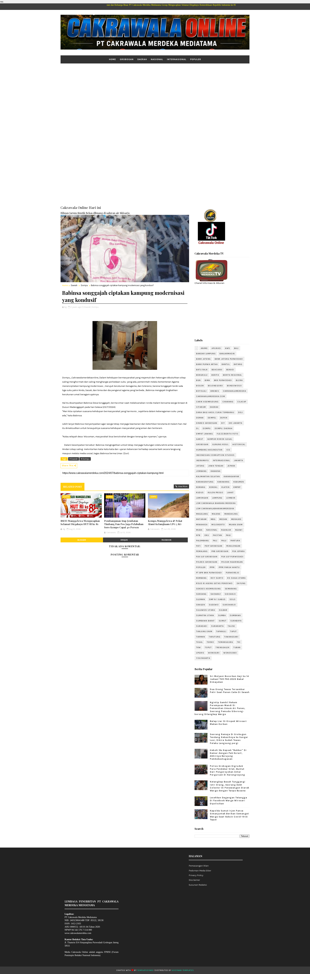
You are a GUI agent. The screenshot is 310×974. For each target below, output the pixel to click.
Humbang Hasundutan (209, 450)
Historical (238, 444)
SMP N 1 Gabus (217, 599)
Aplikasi (216, 348)
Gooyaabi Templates (183, 970)
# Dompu (85, 459)
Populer (195, 59)
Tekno (210, 642)
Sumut (223, 621)
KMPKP (237, 487)
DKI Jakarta (235, 423)
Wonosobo (230, 653)
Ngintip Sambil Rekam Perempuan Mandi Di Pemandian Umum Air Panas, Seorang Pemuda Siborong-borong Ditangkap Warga (220, 708)
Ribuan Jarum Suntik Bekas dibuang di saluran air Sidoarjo (95, 213)
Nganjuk (226, 530)
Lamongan (202, 498)
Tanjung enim (204, 631)
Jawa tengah (215, 466)
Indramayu (202, 460)
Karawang (223, 482)
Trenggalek (222, 647)
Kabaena (216, 471)
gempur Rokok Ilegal (219, 439)
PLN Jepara (238, 551)
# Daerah (73, 459)
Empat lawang (204, 434)
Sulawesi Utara (205, 610)
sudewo (214, 605)
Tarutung (214, 637)
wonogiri (213, 653)
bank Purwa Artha (207, 364)
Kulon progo (215, 492)
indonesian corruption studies (215, 455)
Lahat (230, 492)
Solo (233, 599)
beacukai (217, 369)
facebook (166, 540)
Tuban (237, 647)
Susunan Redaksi (198, 884)
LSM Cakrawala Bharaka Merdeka (216, 503)
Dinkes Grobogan (206, 423)
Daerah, (87, 307)
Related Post (72, 486)
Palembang (202, 540)
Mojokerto (218, 524)
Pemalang (201, 551)
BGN (198, 380)
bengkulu (201, 375)
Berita (215, 375)
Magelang (202, 514)
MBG (213, 519)
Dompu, (95, 307)
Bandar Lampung (206, 353)
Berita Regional (232, 375)
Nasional (157, 59)
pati (198, 546)
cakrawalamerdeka (234, 391)
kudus (200, 492)
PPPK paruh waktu (229, 567)
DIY (223, 423)
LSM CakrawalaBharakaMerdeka (215, 508)
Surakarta (217, 626)
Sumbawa (235, 615)
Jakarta (238, 460)
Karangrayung (204, 482)
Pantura (235, 540)
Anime (204, 348)
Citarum (201, 407)
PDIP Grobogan (213, 546)
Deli (240, 412)
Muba (199, 530)
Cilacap (241, 402)
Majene (216, 514)
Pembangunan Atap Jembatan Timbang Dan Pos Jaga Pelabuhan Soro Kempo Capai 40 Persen (123, 524)
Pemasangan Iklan (199, 865)
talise (231, 626)
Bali (236, 348)
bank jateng (203, 359)
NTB (198, 535)
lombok (230, 498)
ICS (228, 450)
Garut (199, 439)
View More (182, 486)
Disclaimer (194, 880)
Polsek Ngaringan (232, 562)
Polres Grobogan (206, 562)
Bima (207, 380)
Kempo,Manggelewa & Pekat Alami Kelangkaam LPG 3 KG (165, 522)
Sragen (200, 605)
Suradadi (201, 626)
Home (112, 59)
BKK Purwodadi (223, 380)
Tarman (200, 637)
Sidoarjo (230, 594)
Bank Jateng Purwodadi (229, 359)
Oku (206, 535)
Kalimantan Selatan (208, 476)
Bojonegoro (215, 386)
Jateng (200, 466)
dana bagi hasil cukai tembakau (215, 412)
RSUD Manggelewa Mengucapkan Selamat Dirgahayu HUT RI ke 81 (80, 522)
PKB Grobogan (220, 551)
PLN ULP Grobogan (206, 556)
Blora (239, 380)
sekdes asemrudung (208, 589)
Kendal (213, 487)
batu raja (202, 369)
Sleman (200, 599)
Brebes (215, 391)
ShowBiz (216, 594)
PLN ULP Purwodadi (232, 556)
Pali (215, 540)
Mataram (201, 519)
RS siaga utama (236, 578)
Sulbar (223, 610)
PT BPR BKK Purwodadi (209, 573)
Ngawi (239, 530)
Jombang (201, 471)
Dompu (84, 285)
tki (238, 642)
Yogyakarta (203, 658)
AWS (227, 348)
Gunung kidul (220, 444)
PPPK (212, 567)
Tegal (199, 642)
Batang (238, 364)
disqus (124, 540)
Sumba (222, 615)
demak (200, 418)
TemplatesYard (145, 970)
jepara (231, 466)
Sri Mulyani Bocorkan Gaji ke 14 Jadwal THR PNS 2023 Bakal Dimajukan (229, 679)
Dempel (212, 418)
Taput (233, 631)
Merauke (236, 519)
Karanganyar (231, 476)
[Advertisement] (155, 88)
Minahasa (201, 524)
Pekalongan (233, 546)
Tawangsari (231, 637)
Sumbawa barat (205, 621)
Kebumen (238, 482)
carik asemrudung (207, 402)
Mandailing (231, 514)
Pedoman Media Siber (200, 870)
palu (224, 540)
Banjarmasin (227, 353)
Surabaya (236, 621)
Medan (223, 519)
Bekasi (230, 369)
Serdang (201, 594)
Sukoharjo (229, 605)
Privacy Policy (196, 875)
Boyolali (201, 391)
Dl (197, 428)
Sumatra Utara (205, 615)
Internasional (176, 59)
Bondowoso (234, 386)
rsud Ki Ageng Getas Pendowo (214, 583)
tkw (198, 647)
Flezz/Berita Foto (227, 434)
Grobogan (127, 59)
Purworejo (232, 573)
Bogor (200, 386)
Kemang (200, 487)
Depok (223, 418)
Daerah (142, 59)
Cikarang (227, 402)
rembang (201, 578)
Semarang (231, 589)
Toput (208, 647)
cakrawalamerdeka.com (210, 396)
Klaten (225, 487)
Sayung (241, 583)
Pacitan (217, 535)
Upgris (200, 653)
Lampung (217, 498)
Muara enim (236, 524)
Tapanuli (221, 631)
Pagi (228, 535)
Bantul (226, 364)
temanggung (225, 642)
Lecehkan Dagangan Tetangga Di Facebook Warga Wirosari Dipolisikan (228, 800)
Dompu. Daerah (223, 428)
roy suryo (217, 578)
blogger (82, 540)
